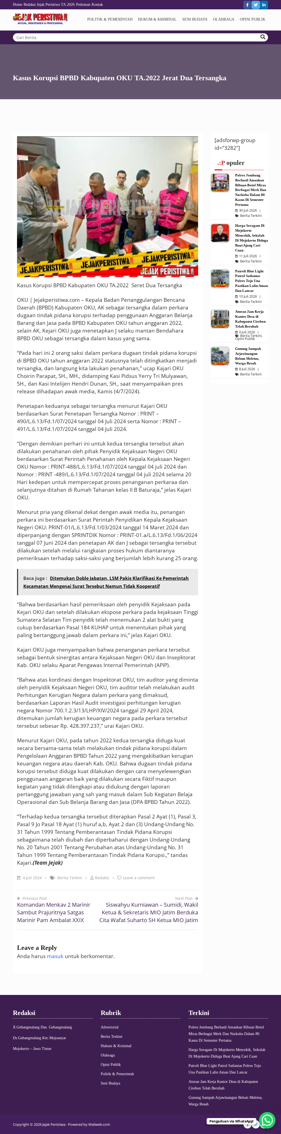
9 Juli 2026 (247, 332)
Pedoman (83, 4)
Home (17, 4)
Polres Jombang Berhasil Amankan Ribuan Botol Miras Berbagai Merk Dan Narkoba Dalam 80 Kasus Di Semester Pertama (250, 190)
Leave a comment (139, 877)
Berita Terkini (69, 877)
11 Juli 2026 (248, 256)
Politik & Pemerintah (110, 19)
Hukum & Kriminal (157, 19)
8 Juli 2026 (247, 369)
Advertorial (110, 1027)
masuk (55, 956)
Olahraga (223, 19)
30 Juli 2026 (248, 210)
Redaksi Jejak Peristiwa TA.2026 (49, 4)
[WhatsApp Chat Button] (267, 1120)
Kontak (97, 4)
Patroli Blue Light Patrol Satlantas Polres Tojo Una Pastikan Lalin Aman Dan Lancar (251, 281)
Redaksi (102, 877)
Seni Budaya (194, 19)
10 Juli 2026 (248, 296)
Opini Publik (252, 19)
